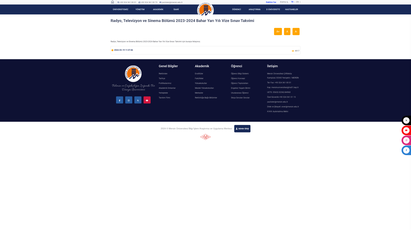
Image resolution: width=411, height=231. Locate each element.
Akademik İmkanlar (167, 88)
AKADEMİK (158, 9)
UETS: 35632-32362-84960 (279, 92)
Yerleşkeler (163, 93)
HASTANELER (291, 9)
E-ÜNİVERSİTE (273, 9)
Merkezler (199, 93)
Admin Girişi (243, 129)
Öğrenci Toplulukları (239, 83)
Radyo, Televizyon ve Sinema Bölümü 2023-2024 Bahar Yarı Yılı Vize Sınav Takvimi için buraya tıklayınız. (156, 41)
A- (296, 31)
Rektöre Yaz (271, 2)
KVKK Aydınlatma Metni (277, 111)
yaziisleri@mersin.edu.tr (172, 2)
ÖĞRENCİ (236, 9)
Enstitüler (199, 74)
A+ (278, 31)
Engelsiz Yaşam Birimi (240, 88)
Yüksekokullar (201, 83)
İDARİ (176, 9)
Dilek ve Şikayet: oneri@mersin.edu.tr (283, 107)
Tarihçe (162, 78)
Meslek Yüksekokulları (204, 88)
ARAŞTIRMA (255, 9)
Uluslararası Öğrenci (240, 93)
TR (292, 2)
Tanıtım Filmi (164, 98)
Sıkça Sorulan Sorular (240, 98)
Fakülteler (199, 78)
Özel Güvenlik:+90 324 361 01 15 (281, 97)
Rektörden (163, 74)
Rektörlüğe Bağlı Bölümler (206, 98)
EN (297, 2)
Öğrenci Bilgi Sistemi (240, 74)
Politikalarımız (165, 83)
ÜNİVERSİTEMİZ (120, 9)
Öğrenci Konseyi (238, 78)
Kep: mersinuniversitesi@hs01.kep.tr (283, 87)
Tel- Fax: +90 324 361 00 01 (279, 82)
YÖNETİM (140, 9)
